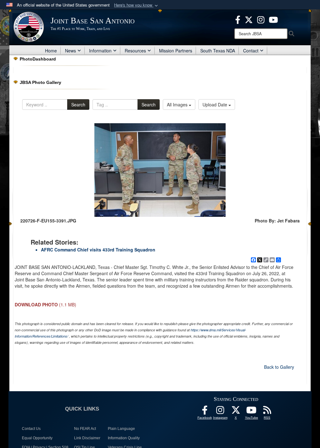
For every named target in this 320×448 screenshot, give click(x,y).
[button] (136, 5)
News (70, 50)
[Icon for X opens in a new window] (249, 19)
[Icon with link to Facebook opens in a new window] (237, 19)
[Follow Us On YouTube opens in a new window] (251, 411)
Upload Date (215, 104)
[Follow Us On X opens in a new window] (236, 411)
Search (78, 104)
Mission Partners (175, 50)
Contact (250, 50)
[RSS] (267, 411)
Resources (135, 50)
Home (51, 50)
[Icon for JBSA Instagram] (220, 411)
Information (100, 50)
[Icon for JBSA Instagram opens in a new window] (260, 19)
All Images (178, 104)
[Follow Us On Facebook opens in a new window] (204, 411)
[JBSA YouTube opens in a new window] (273, 19)
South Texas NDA (217, 50)
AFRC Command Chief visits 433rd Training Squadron (98, 249)
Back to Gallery (279, 367)
